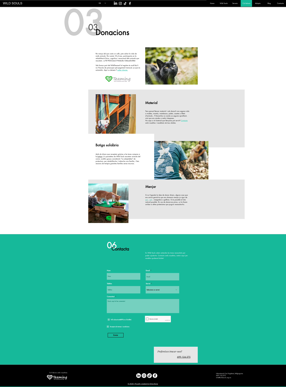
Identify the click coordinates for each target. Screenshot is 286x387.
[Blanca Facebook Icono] (130, 3)
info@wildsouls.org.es (223, 378)
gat (151, 200)
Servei (148, 283)
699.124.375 (183, 357)
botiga (100, 156)
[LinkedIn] (116, 3)
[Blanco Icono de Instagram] (120, 3)
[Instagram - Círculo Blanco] (144, 375)
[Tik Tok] (125, 3)
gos (146, 200)
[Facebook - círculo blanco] (155, 375)
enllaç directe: (122, 70)
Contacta (184, 120)
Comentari (111, 296)
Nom (109, 270)
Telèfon (109, 283)
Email (148, 270)
